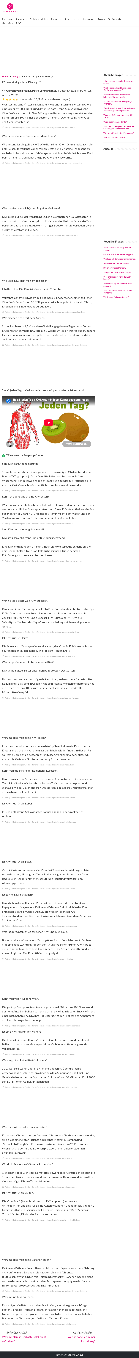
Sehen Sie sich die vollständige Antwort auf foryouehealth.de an (56, 1220)
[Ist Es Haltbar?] (10, 7)
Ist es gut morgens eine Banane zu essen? (118, 82)
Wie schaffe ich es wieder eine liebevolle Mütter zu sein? (116, 96)
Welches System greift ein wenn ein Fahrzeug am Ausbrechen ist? (118, 127)
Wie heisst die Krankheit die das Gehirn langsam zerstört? (117, 89)
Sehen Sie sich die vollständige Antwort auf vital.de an (52, 1158)
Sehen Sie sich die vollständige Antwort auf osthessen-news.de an (57, 561)
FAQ (18, 23)
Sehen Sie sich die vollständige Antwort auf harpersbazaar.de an (56, 1026)
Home (5, 76)
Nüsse (102, 19)
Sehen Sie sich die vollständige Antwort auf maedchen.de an (54, 926)
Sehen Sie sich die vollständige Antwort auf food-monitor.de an (55, 698)
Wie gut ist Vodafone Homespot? (117, 272)
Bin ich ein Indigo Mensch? (114, 268)
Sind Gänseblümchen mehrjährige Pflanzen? (117, 102)
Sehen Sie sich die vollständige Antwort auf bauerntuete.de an (55, 235)
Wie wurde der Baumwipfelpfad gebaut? (117, 248)
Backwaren (88, 19)
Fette (75, 19)
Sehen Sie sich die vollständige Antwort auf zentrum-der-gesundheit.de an (60, 345)
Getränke (7, 19)
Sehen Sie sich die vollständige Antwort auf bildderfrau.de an (55, 491)
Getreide (7, 23)
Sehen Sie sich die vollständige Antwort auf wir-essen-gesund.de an (57, 163)
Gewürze (21, 19)
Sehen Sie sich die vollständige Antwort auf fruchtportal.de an (55, 1087)
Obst (67, 19)
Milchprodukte (39, 19)
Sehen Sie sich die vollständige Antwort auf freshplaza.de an (54, 822)
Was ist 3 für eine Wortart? (115, 137)
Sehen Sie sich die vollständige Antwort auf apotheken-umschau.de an (58, 312)
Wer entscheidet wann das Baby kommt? (117, 278)
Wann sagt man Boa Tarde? (115, 122)
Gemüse (56, 19)
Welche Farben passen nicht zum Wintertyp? (117, 291)
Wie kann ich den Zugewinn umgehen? (119, 259)
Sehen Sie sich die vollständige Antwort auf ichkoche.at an (53, 656)
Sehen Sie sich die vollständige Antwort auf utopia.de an (53, 765)
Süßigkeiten (115, 19)
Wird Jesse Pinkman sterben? (116, 297)
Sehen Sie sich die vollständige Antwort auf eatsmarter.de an (55, 1187)
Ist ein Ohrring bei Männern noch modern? (117, 284)
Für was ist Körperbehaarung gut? (118, 254)
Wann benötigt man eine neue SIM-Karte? (118, 116)
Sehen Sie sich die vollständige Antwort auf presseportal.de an (55, 632)
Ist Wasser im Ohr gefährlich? (116, 263)
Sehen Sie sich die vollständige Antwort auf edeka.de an (53, 959)
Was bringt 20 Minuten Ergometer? (118, 133)
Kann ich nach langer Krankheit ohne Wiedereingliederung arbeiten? (119, 109)
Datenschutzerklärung (69, 1354)
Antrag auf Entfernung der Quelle (17, 127)
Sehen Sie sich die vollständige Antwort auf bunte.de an (52, 524)
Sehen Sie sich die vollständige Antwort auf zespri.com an (53, 127)
